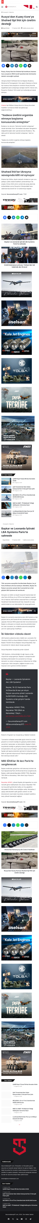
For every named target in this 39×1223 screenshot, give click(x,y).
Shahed (3, 105)
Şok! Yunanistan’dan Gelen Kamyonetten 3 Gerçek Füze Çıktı (24, 488)
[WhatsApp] (21, 65)
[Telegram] (25, 65)
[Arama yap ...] (37, 7)
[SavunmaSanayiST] (19, 7)
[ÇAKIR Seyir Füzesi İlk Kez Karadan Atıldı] (6, 481)
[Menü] (2, 7)
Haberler (11, 12)
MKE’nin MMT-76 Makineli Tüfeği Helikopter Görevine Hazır (23, 504)
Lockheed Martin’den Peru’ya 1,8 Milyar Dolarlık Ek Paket (23, 512)
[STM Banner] (19, 100)
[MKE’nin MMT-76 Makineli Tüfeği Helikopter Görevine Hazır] (6, 505)
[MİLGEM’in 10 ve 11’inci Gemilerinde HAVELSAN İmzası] (6, 497)
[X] (8, 65)
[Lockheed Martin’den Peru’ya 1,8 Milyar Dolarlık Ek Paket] (6, 513)
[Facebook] (3, 65)
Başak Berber (6, 28)
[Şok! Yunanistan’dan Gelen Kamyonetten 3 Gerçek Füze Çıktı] (6, 489)
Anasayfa (5, 12)
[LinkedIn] (12, 65)
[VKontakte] (16, 65)
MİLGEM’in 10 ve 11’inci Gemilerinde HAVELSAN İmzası (24, 496)
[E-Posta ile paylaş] (29, 65)
